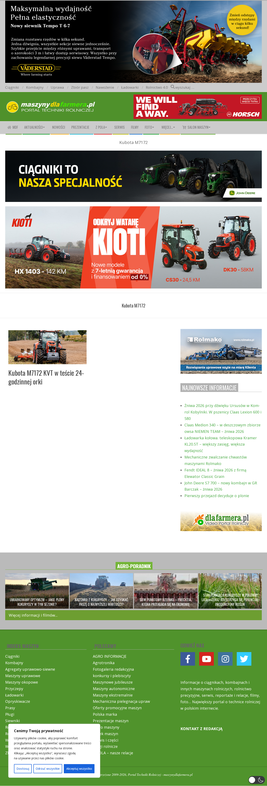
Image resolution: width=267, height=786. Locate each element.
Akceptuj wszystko (79, 769)
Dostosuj (22, 769)
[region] (54, 751)
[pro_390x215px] (221, 332)
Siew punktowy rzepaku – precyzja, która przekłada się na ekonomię (166, 602)
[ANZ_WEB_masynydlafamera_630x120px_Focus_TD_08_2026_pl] (198, 97)
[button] (256, 780)
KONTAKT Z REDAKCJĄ (201, 728)
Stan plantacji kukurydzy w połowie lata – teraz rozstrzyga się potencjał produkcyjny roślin (230, 599)
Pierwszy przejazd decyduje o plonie (216, 495)
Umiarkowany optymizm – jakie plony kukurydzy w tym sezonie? (37, 602)
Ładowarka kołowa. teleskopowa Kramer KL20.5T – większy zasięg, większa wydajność (220, 444)
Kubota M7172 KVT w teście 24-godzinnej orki (46, 377)
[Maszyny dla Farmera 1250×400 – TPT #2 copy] (133, 3)
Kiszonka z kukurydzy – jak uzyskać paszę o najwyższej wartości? (101, 602)
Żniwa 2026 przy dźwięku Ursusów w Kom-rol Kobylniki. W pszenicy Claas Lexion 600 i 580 (222, 412)
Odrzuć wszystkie (48, 769)
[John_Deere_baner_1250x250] (133, 154)
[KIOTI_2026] (133, 210)
